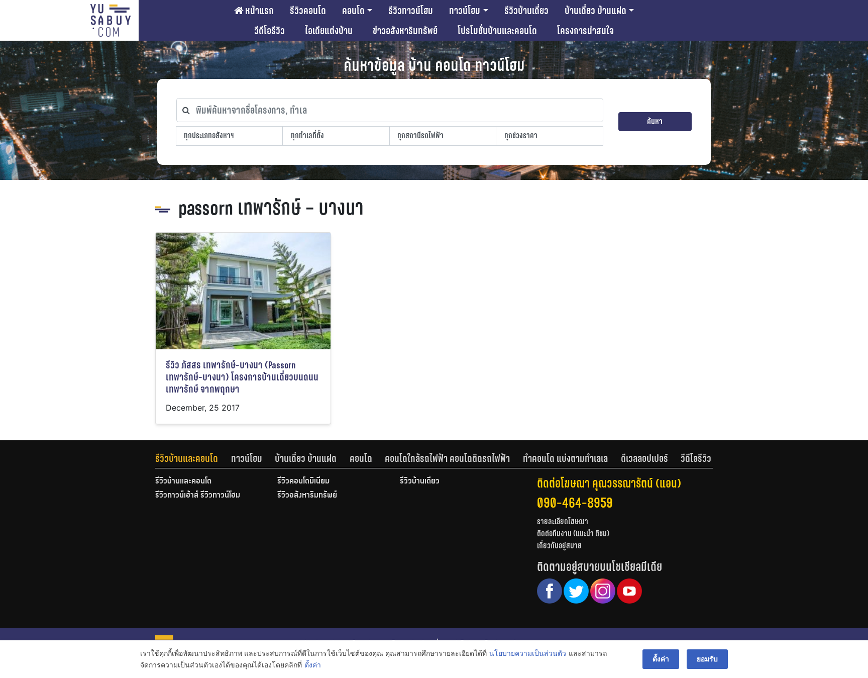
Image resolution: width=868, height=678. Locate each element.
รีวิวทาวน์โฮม (410, 11)
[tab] (193, 458)
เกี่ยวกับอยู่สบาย (559, 545)
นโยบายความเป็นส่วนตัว (527, 653)
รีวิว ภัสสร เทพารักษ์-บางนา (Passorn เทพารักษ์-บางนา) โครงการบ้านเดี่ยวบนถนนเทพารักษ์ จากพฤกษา (242, 377)
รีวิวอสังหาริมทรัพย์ (307, 496)
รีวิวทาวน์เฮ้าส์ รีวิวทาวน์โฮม (197, 496)
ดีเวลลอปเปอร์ (644, 458)
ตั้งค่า (312, 664)
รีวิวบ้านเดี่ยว (526, 11)
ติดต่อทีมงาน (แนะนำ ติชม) (573, 533)
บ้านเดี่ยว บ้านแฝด (595, 11)
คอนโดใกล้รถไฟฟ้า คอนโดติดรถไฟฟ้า (447, 458)
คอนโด (353, 11)
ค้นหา (655, 121)
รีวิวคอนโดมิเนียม (303, 481)
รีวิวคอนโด (308, 11)
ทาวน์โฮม (464, 11)
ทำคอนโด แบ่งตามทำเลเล (565, 458)
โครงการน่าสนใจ (585, 31)
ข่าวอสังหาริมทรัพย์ (405, 31)
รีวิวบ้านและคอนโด (186, 458)
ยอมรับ (707, 658)
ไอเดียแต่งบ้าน (329, 31)
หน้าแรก (258, 11)
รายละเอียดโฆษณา (562, 521)
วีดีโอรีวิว (269, 31)
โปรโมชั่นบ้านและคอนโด (497, 31)
